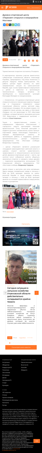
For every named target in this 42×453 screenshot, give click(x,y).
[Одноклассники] (33, 2)
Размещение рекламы (10, 400)
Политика (5, 370)
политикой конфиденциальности (11, 449)
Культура (5, 385)
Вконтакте (24, 365)
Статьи (4, 395)
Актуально (6, 362)
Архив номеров (7, 397)
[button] (5, 293)
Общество (5, 365)
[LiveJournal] (10, 25)
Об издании (6, 392)
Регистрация (35, 7)
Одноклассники (26, 362)
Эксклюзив (6, 372)
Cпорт (4, 383)
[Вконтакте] (36, 2)
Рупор (4, 405)
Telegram (24, 370)
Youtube (24, 367)
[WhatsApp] (13, 25)
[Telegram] (40, 2)
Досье (4, 377)
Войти (28, 7)
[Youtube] (38, 2)
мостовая (10, 212)
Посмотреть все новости (21, 347)
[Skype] (16, 25)
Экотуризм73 (6, 380)
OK (36, 441)
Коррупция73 (7, 367)
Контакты (5, 402)
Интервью (5, 375)
